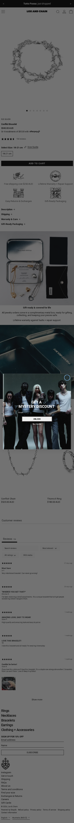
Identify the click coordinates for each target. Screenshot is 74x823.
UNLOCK (36, 419)
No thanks (37, 424)
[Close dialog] (67, 377)
